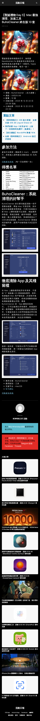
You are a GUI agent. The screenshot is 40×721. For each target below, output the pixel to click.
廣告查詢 (10, 715)
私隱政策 (22, 715)
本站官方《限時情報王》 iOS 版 (20, 438)
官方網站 (9, 389)
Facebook (9, 446)
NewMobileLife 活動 (20, 418)
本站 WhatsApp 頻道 (16, 426)
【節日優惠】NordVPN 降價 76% (20, 132)
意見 (16, 715)
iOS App (7, 712)
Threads (18, 446)
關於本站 (29, 715)
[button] (3, 3)
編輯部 (31, 712)
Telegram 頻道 (26, 443)
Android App (16, 712)
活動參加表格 (8, 162)
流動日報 (20, 2)
